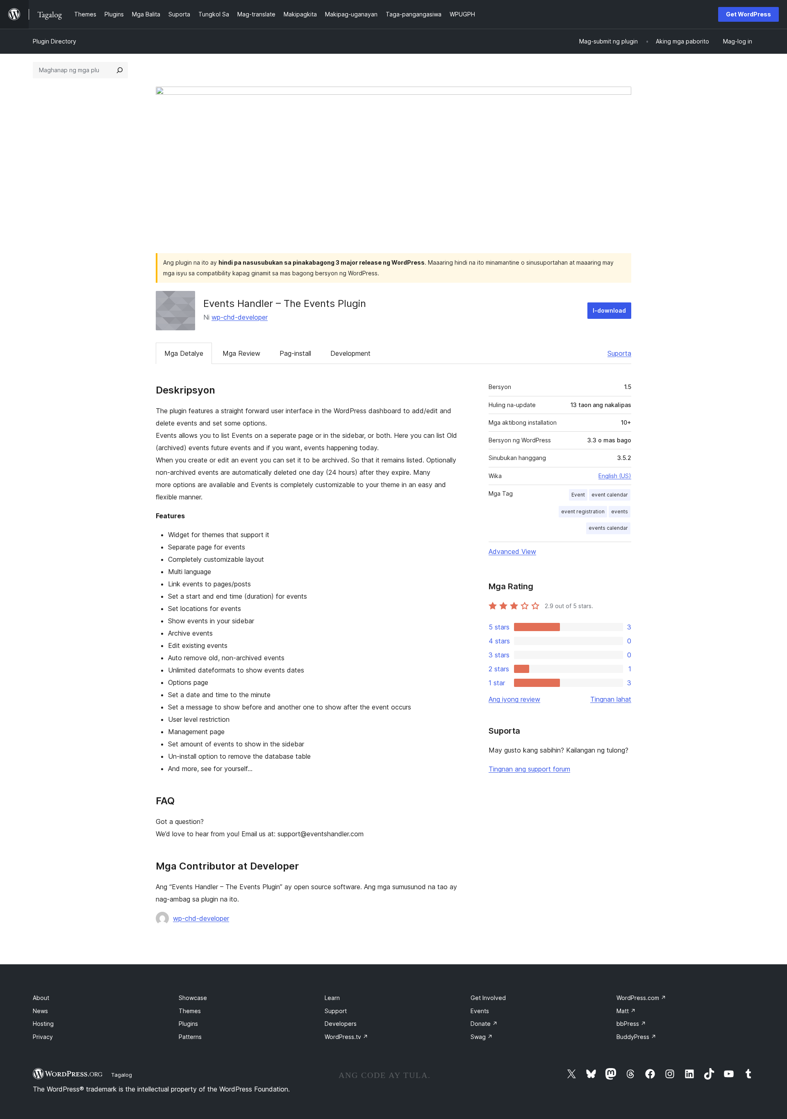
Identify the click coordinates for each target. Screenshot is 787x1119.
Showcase (193, 997)
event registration (583, 511)
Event (578, 495)
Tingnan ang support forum (529, 769)
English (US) (614, 475)
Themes (190, 1010)
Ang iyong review (514, 699)
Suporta (619, 353)
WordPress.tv (346, 1036)
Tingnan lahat (610, 699)
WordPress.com (641, 997)
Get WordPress (748, 14)
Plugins (188, 1023)
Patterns (190, 1036)
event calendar (609, 495)
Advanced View (512, 551)
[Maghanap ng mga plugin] (119, 70)
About (41, 997)
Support (336, 1010)
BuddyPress (636, 1036)
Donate (484, 1023)
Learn (332, 997)
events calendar (608, 528)
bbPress (631, 1023)
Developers (341, 1023)
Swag (482, 1036)
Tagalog (121, 1074)
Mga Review (241, 353)
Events (480, 1010)
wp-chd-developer (240, 317)
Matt (626, 1010)
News (40, 1010)
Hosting (43, 1023)
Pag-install (295, 353)
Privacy (43, 1036)
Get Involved (488, 997)
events (619, 511)
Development (350, 353)
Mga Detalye (183, 353)
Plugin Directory (54, 41)
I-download (609, 310)
